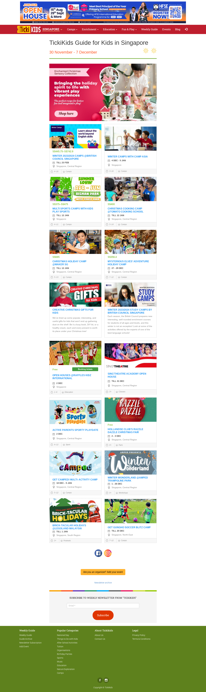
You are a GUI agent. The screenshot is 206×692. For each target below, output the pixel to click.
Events (166, 29)
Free (55, 369)
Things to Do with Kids (67, 639)
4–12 (56, 445)
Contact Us (100, 639)
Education (109, 29)
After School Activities (67, 642)
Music (60, 661)
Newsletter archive (103, 582)
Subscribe (103, 615)
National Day (63, 635)
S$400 (111, 204)
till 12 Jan (62, 215)
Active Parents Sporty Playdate (75, 430)
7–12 (111, 277)
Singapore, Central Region (69, 166)
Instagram (106, 680)
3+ (110, 392)
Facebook (100, 680)
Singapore (116, 165)
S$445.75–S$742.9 (62, 151)
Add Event (24, 646)
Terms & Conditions (141, 639)
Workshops (123, 493)
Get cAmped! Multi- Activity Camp (75, 479)
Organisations (63, 650)
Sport (68, 445)
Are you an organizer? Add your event (103, 572)
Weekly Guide (149, 29)
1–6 (55, 392)
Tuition (60, 646)
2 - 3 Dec (116, 436)
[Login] (187, 29)
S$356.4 (112, 257)
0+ (110, 445)
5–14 (111, 224)
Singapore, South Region (68, 535)
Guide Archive (25, 639)
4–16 (56, 171)
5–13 (56, 277)
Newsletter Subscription (30, 642)
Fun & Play (128, 29)
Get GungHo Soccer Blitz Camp (129, 527)
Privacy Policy (138, 635)
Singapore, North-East (122, 535)
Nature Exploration (66, 669)
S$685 (56, 257)
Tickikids (109, 687)
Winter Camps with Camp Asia (128, 156)
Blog (177, 29)
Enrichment (89, 29)
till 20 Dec (118, 531)
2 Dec (59, 383)
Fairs (121, 445)
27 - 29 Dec (117, 268)
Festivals (67, 541)
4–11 (56, 224)
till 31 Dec (118, 381)
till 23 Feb (62, 162)
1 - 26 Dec (117, 484)
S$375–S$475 (60, 204)
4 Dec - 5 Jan (119, 160)
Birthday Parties (64, 654)
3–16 (111, 171)
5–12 (56, 493)
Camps (71, 29)
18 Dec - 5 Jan (64, 483)
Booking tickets (85, 369)
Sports (60, 658)
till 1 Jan (62, 531)
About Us (99, 635)
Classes (122, 392)
